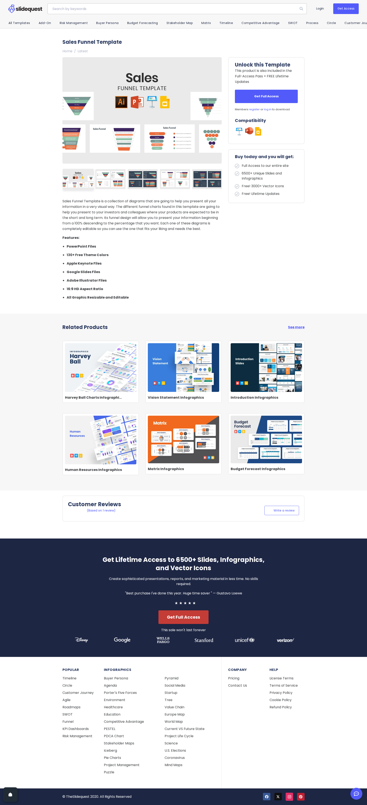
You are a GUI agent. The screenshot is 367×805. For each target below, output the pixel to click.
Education (112, 714)
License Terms (282, 678)
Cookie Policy (281, 699)
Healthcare (113, 707)
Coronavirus (175, 757)
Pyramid (171, 678)
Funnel (67, 721)
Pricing (233, 678)
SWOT (293, 23)
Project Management (122, 764)
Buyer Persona (107, 23)
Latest (83, 51)
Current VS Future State (185, 728)
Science (171, 743)
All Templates (19, 23)
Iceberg (110, 750)
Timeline (226, 23)
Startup (171, 692)
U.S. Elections (175, 750)
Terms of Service (284, 685)
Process (312, 23)
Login (320, 8)
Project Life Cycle (179, 736)
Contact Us (237, 685)
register (254, 109)
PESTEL (109, 728)
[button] (217, 110)
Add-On (45, 23)
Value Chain (174, 707)
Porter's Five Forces (120, 692)
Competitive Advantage (260, 23)
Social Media (175, 685)
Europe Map (175, 714)
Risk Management (74, 23)
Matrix (206, 23)
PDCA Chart (114, 736)
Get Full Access (266, 96)
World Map (174, 721)
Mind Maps (173, 764)
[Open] (10, 794)
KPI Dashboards (75, 728)
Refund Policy (281, 707)
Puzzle (109, 772)
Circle (331, 23)
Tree (168, 699)
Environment (114, 699)
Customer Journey (78, 692)
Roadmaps (71, 707)
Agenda (110, 685)
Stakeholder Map (180, 23)
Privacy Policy (281, 692)
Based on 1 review (101, 510)
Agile (66, 699)
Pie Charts (112, 757)
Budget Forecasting (142, 23)
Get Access (345, 8)
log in (267, 109)
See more (296, 327)
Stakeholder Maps (119, 743)
